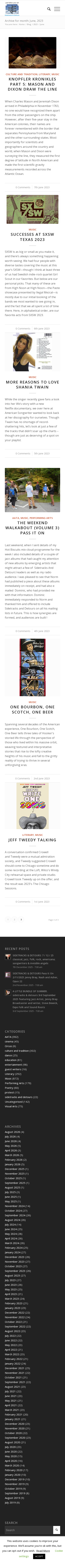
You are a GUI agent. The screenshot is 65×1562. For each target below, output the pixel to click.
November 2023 (15, 1261)
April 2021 (11, 1405)
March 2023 (12, 1298)
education (10, 1060)
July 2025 (10, 1192)
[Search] (47, 9)
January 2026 (12, 1164)
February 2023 (14, 1303)
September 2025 (15, 1182)
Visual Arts (11, 1106)
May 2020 (11, 1456)
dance (8, 1055)
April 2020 (11, 1460)
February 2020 (14, 1470)
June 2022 (11, 1340)
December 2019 (14, 1479)
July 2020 (10, 1447)
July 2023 (10, 1280)
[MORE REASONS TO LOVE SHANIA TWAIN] (32, 352)
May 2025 (11, 1201)
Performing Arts (41, 518)
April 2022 (11, 1349)
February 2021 (14, 1414)
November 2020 (15, 1428)
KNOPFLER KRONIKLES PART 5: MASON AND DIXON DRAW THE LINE (32, 84)
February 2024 (14, 1247)
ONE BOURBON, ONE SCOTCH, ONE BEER (32, 709)
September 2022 (15, 1326)
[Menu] (55, 9)
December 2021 (14, 1368)
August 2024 (12, 1220)
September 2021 (15, 1382)
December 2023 (14, 1257)
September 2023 (15, 1271)
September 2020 (15, 1437)
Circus (8, 1046)
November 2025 (15, 1173)
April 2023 (11, 1294)
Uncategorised (14, 1101)
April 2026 (11, 1150)
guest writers (13, 1069)
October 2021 (13, 1377)
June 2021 (11, 1396)
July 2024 (10, 1224)
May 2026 (11, 1145)
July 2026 (10, 1136)
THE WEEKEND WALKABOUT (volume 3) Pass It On (32, 527)
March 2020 (12, 1465)
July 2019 (10, 1502)
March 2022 (12, 1354)
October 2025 (13, 1178)
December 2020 (14, 1423)
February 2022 (14, 1359)
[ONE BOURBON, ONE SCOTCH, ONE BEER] (32, 667)
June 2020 (11, 1451)
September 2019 (15, 1493)
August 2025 (12, 1187)
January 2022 (12, 1363)
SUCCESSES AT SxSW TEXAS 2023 (32, 237)
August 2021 (12, 1386)
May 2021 (11, 1400)
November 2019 (15, 1484)
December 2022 (14, 1312)
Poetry (9, 1087)
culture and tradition (21, 74)
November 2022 (15, 1317)
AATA (15, 518)
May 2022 (11, 1345)
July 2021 (10, 1391)
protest (9, 1092)
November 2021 (15, 1372)
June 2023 (11, 1284)
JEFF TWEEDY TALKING (32, 840)
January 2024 (12, 1252)
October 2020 (13, 1433)
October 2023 (13, 1266)
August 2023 (12, 1275)
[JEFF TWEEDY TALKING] (32, 806)
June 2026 (11, 1141)
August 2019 (12, 1498)
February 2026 (14, 1159)
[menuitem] (47, 9)
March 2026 (12, 1155)
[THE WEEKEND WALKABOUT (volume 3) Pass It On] (32, 490)
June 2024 (11, 1229)
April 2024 (11, 1238)
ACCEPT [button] (39, 1556)
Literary (44, 74)
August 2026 (12, 1132)
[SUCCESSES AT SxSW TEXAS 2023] (32, 209)
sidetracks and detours (18, 1097)
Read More (43, 1550)
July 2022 (10, 1335)
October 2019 (13, 1488)
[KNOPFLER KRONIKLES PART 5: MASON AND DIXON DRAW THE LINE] (32, 52)
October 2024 (13, 1210)
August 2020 (12, 1442)
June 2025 (11, 1196)
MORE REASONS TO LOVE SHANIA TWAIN (32, 384)
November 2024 (15, 1206)
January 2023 (12, 1308)
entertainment (13, 1064)
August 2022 (12, 1331)
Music (55, 74)
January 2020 (12, 1474)
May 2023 (11, 1289)
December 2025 (14, 1169)
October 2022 (13, 1321)
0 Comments (23, 187)
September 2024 (15, 1215)
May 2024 (11, 1233)
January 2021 (12, 1419)
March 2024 (12, 1243)
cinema (9, 1041)
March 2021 (12, 1410)
